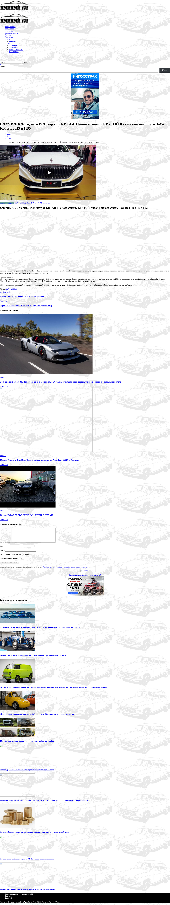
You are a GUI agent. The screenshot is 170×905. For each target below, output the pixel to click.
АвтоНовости (10, 27)
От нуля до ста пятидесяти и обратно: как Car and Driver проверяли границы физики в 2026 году (40, 627)
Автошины (13, 45)
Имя (2, 546)
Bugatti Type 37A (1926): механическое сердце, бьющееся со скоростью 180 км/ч (33, 655)
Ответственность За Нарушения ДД (19, 894)
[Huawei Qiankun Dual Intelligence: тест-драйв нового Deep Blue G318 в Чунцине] (46, 452)
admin (28, 203)
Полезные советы (12, 33)
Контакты (8, 896)
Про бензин (14, 52)
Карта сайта (9, 898)
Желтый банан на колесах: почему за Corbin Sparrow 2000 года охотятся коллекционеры (37, 714)
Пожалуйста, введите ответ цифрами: (15, 554)
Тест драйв (9, 31)
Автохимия (13, 48)
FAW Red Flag (20, 203)
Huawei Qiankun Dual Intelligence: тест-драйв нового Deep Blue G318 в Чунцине (39, 460)
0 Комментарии (46, 203)
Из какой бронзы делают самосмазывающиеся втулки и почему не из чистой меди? (35, 832)
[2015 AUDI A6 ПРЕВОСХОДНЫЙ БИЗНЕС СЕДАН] (28, 507)
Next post (3, 301)
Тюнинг (8, 35)
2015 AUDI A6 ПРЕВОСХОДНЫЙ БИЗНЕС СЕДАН (26, 515)
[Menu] (1, 12)
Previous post (5, 292)
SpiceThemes (56, 902)
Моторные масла (16, 50)
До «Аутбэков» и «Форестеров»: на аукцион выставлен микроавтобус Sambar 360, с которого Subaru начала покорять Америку (53, 687)
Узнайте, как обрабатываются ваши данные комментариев (65, 567)
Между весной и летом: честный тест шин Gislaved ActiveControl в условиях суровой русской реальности (44, 800)
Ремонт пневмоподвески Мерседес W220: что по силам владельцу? (28, 889)
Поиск (2, 67)
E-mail (2, 550)
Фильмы (12, 41)
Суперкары (9, 37)
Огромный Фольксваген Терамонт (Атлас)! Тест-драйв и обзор (26, 306)
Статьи (7, 43)
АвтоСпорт (9, 29)
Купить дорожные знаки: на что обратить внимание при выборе (27, 770)
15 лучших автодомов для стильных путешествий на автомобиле (27, 741)
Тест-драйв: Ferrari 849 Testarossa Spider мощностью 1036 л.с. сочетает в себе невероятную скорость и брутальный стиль (60, 382)
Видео (7, 39)
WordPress (28, 902)
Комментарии (5, 542)
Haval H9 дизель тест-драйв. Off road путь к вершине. (22, 296)
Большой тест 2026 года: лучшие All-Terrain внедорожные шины (27, 859)
